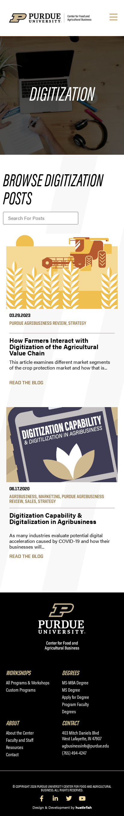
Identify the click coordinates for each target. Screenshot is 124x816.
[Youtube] (82, 799)
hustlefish (84, 807)
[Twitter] (69, 799)
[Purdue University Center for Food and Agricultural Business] (58, 18)
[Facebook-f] (42, 799)
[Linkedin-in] (55, 799)
